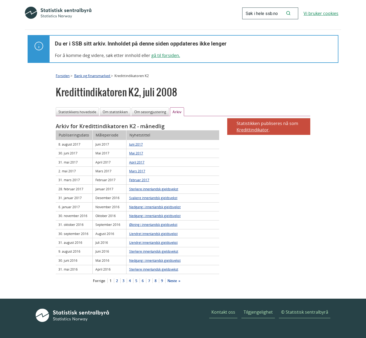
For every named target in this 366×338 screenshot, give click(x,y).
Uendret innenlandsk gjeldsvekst (153, 233)
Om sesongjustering (150, 111)
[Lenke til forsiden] (58, 13)
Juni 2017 (136, 144)
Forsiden (63, 75)
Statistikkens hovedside (77, 111)
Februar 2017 (139, 180)
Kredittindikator (253, 130)
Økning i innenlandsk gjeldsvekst (153, 224)
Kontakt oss (223, 312)
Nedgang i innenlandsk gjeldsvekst (155, 207)
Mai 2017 (136, 153)
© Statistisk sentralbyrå (304, 312)
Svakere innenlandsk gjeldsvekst (153, 198)
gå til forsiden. (165, 55)
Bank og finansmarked (92, 75)
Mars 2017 (137, 171)
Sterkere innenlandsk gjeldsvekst (153, 189)
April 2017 (136, 162)
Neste (172, 280)
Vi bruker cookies (321, 13)
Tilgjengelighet (258, 312)
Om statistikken (115, 111)
